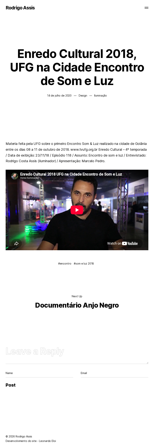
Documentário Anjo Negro (77, 305)
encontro (65, 263)
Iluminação (100, 95)
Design (83, 95)
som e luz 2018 (84, 263)
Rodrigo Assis (20, 8)
